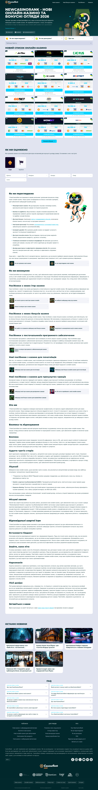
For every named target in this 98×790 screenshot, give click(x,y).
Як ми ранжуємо (77, 733)
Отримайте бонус (19, 67)
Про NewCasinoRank (77, 728)
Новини (90, 2)
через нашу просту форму (46, 608)
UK (7, 759)
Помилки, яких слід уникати (52, 728)
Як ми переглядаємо (77, 731)
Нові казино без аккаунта (24, 736)
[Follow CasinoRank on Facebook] (72, 759)
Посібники (81, 2)
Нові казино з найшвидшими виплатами (24, 728)
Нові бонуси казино (69, 2)
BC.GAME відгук (49, 92)
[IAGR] (61, 774)
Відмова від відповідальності (77, 739)
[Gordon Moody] (38, 774)
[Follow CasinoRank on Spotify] (87, 759)
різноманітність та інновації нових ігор (46, 224)
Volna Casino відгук (19, 92)
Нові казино (56, 2)
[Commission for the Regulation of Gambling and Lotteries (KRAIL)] (24, 774)
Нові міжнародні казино (52, 733)
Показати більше (48, 141)
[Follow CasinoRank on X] (80, 759)
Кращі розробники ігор (53, 736)
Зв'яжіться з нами (77, 742)
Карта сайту (81, 787)
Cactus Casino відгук (78, 69)
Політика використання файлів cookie (22, 787)
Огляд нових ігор (52, 731)
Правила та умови (65, 787)
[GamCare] (51, 774)
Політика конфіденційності (45, 787)
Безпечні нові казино (24, 731)
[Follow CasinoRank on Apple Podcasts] (91, 759)
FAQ (77, 736)
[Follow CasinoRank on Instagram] (76, 759)
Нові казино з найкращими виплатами (24, 739)
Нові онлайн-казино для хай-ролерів (25, 733)
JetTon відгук (19, 69)
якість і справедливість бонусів (40, 219)
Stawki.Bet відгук (49, 69)
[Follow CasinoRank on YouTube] (83, 759)
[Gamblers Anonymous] (70, 774)
